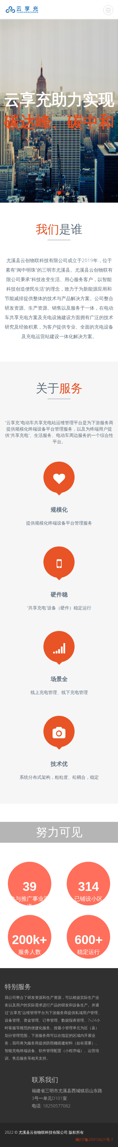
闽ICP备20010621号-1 (94, 1139)
